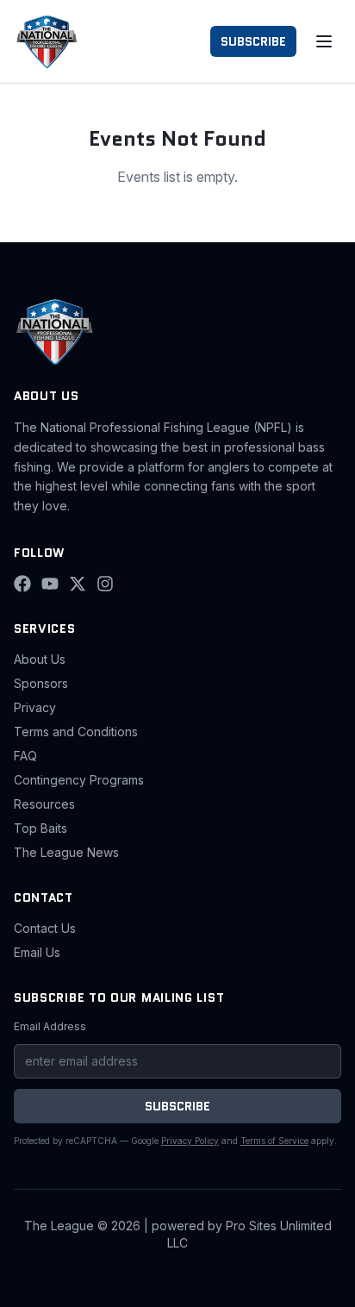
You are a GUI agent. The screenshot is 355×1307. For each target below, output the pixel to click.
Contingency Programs (79, 779)
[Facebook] (22, 583)
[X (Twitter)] (77, 583)
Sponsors (41, 683)
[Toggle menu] (324, 41)
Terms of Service (274, 1140)
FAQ (25, 755)
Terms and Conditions (76, 731)
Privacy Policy (190, 1140)
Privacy (35, 707)
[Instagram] (105, 583)
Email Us (37, 952)
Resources (44, 804)
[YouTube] (50, 583)
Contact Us (45, 928)
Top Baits (40, 828)
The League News (66, 852)
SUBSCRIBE (253, 41)
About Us (39, 659)
